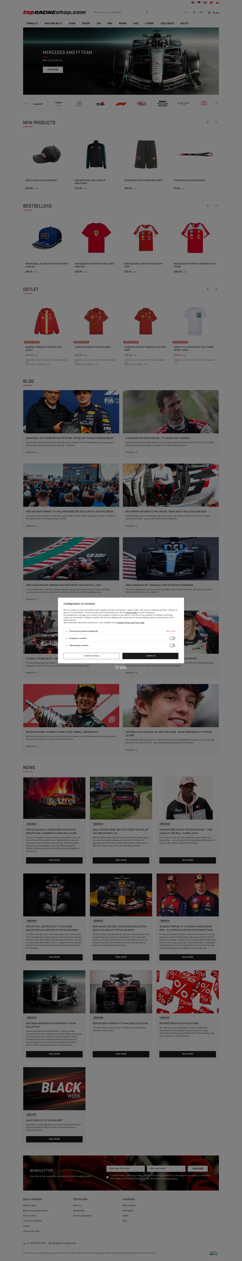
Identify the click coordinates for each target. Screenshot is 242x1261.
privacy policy (132, 612)
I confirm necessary (91, 656)
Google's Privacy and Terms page (130, 623)
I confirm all (150, 656)
